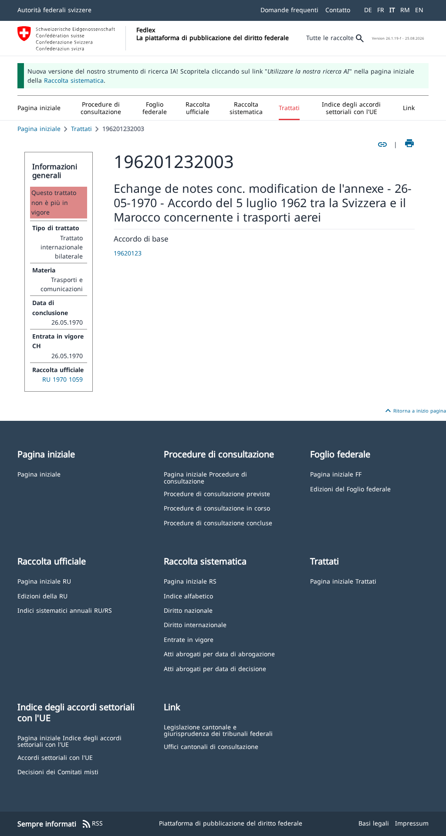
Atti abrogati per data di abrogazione (219, 653)
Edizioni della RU (42, 595)
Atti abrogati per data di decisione (215, 668)
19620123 (128, 253)
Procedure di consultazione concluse (218, 522)
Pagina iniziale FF (336, 473)
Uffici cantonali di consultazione (211, 746)
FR (380, 10)
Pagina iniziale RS (190, 580)
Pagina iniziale (39, 128)
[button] (101, 108)
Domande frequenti (289, 10)
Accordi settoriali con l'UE (55, 757)
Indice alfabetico (188, 595)
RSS (92, 824)
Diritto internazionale (195, 624)
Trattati (81, 128)
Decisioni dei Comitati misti (57, 771)
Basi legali (373, 823)
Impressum (412, 823)
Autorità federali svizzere (54, 10)
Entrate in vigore (188, 639)
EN (419, 10)
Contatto (337, 10)
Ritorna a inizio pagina (414, 411)
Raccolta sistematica (74, 80)
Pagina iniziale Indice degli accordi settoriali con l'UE (69, 741)
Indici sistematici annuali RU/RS (64, 610)
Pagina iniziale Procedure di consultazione (205, 477)
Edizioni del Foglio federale (350, 488)
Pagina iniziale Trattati (343, 580)
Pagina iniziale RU (44, 580)
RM (405, 10)
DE (368, 10)
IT (392, 10)
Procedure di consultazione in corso (217, 507)
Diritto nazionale (188, 610)
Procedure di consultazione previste (217, 493)
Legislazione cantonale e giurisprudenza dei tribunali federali (218, 730)
